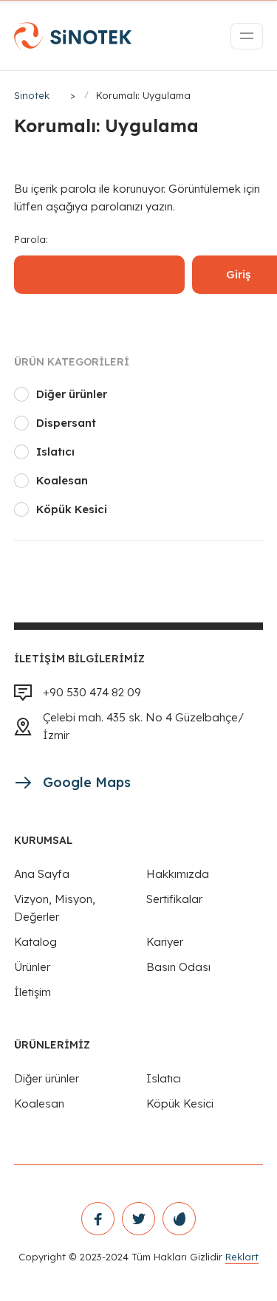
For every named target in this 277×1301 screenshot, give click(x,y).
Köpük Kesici (71, 509)
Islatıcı (55, 451)
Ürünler (32, 967)
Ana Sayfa (41, 874)
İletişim (32, 992)
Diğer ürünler (71, 394)
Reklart (242, 1257)
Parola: (31, 239)
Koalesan (62, 480)
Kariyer (164, 942)
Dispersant (66, 423)
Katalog (35, 942)
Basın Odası (178, 967)
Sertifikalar (174, 899)
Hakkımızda (177, 874)
